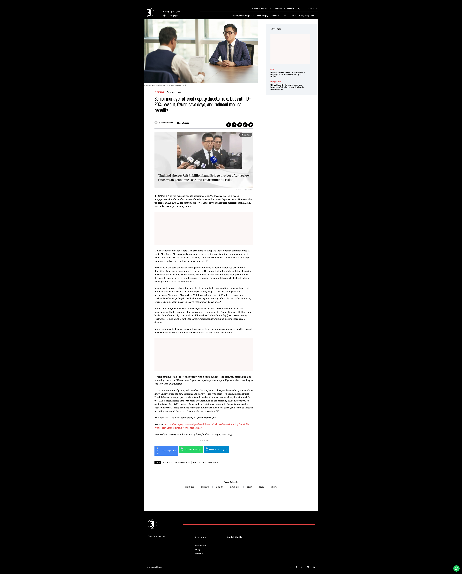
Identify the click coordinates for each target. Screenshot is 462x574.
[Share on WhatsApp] (456, 568)
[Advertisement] (203, 228)
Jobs (272, 69)
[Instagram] (310, 8)
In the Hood (159, 92)
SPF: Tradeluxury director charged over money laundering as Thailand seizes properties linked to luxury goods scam (287, 87)
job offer (167, 463)
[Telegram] (250, 124)
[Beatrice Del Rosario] (156, 122)
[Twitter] (313, 8)
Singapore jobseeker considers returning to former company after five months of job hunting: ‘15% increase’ (287, 74)
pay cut (196, 463)
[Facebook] (308, 8)
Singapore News (275, 82)
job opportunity (183, 463)
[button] (299, 8)
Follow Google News (168, 451)
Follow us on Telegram (218, 450)
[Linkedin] (245, 124)
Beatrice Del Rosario (167, 123)
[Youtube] (316, 8)
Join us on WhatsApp (192, 450)
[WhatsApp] (239, 124)
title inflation (210, 463)
